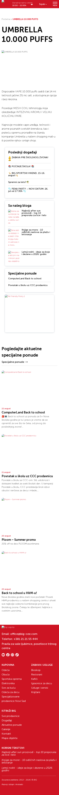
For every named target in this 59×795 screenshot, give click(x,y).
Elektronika (8, 683)
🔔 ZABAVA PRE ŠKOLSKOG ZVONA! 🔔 (28, 158)
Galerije (6, 729)
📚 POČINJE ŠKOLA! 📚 (21, 166)
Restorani (36, 674)
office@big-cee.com (23, 634)
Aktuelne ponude (12, 724)
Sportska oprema (12, 678)
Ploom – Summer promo (19, 540)
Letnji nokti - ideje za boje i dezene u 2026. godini (36, 253)
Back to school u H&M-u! (19, 593)
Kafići (34, 678)
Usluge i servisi (39, 687)
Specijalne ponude (13, 361)
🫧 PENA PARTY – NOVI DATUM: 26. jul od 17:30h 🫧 (28, 189)
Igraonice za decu (41, 683)
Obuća (6, 674)
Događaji (7, 720)
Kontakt (6, 733)
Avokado (19, 784)
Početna (6, 19)
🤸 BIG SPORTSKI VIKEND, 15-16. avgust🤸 (26, 174)
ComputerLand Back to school (24, 278)
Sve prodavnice (11, 716)
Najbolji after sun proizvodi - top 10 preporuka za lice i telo (34, 213)
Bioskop (35, 670)
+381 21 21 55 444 (26, 639)
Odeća (6, 670)
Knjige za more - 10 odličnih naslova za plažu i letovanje (36, 232)
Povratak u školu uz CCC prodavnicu (28, 285)
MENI (55, 5)
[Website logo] (6, 3)
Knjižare (35, 692)
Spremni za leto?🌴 (18, 182)
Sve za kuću (9, 687)
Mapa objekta (9, 738)
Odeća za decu (10, 692)
